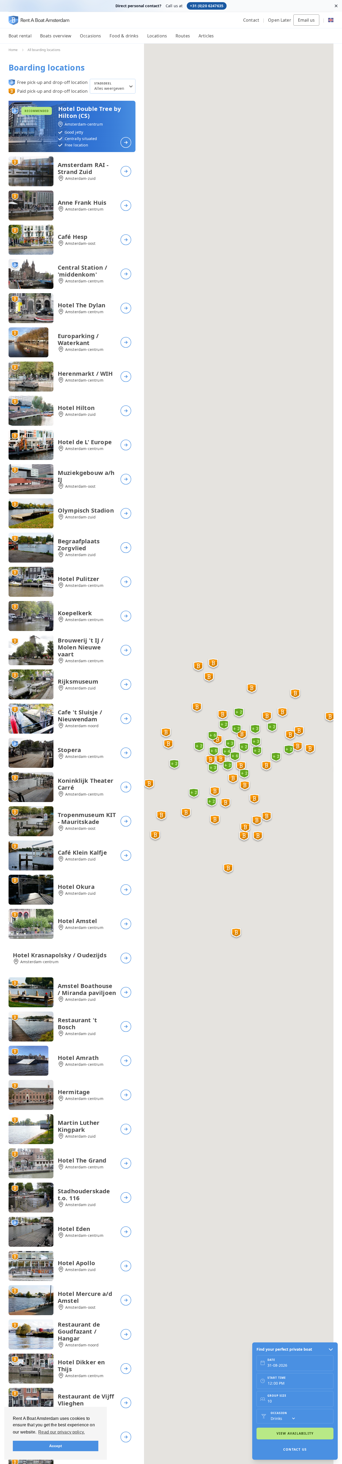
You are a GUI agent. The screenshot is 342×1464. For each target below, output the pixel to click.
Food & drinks (124, 36)
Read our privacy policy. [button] (61, 1432)
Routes (183, 36)
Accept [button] (55, 1446)
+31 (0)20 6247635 (206, 5)
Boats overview (55, 36)
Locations (157, 36)
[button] (215, 820)
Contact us (295, 1449)
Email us (306, 20)
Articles (206, 36)
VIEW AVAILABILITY (295, 1433)
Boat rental (20, 36)
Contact (251, 20)
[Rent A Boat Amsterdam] (39, 20)
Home (13, 50)
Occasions (90, 36)
